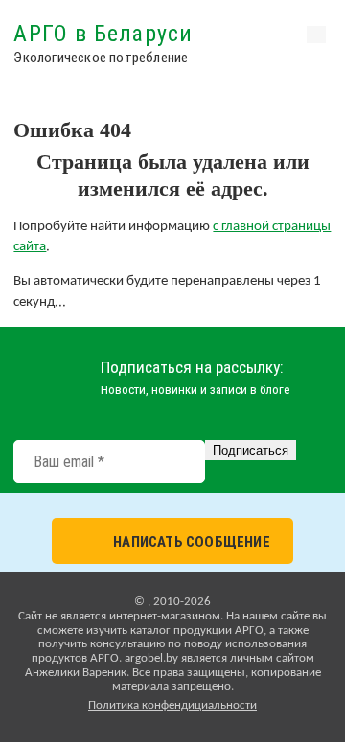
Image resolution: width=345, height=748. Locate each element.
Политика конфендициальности (172, 705)
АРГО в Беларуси (103, 33)
